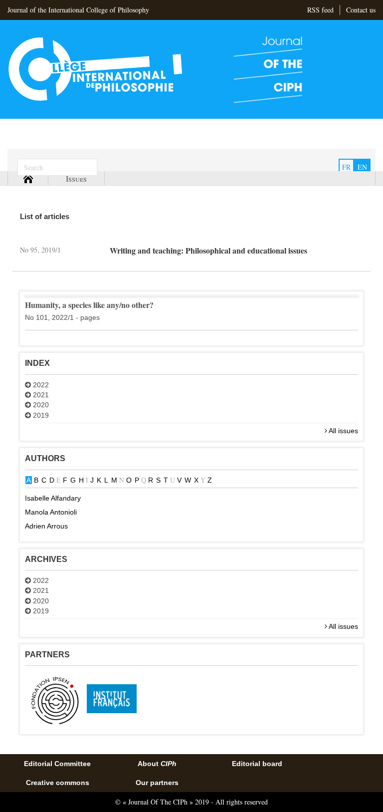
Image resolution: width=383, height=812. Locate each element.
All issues (342, 431)
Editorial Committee (57, 764)
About (157, 764)
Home (27, 178)
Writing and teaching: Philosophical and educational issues (208, 250)
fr (346, 167)
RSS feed (320, 9)
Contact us (361, 9)
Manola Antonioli (51, 512)
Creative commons (57, 783)
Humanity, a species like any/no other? (89, 304)
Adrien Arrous (46, 526)
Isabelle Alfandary (53, 498)
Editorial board (257, 764)
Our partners (157, 783)
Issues (76, 178)
